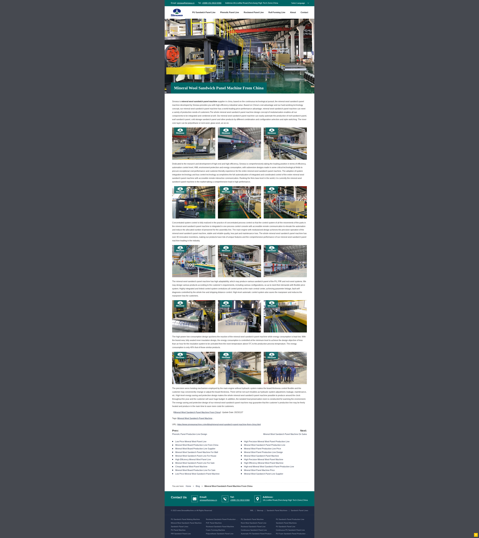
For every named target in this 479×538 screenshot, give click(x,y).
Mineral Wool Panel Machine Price (259, 470)
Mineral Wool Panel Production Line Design (263, 452)
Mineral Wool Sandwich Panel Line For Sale (195, 463)
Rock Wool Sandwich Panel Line (253, 523)
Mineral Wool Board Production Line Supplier (195, 449)
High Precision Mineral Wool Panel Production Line (267, 441)
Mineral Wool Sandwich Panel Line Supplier (263, 474)
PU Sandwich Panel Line (203, 12)
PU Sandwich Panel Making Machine (185, 519)
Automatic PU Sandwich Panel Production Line (259, 534)
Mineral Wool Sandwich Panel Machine (194, 418)
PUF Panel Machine (214, 523)
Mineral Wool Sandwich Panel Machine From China (197, 412)
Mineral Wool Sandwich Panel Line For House (195, 456)
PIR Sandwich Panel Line (181, 534)
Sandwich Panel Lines (299, 510)
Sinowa (177, 12)
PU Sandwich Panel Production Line (290, 519)
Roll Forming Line (276, 12)
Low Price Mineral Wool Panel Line (190, 441)
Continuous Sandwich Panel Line (254, 530)
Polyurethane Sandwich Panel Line (219, 534)
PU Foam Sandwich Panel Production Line (292, 534)
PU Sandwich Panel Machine (252, 519)
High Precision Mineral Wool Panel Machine (263, 459)
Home (188, 486)
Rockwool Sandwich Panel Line (253, 527)
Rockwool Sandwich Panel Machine (220, 527)
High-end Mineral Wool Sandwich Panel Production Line (269, 467)
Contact (304, 12)
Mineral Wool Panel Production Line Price (262, 449)
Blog (198, 486)
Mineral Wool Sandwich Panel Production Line (264, 445)
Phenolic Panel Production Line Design (189, 434)
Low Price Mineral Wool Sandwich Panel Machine (197, 474)
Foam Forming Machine (215, 530)
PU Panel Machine (178, 530)
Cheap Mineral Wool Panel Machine (191, 467)
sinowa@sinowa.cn (185, 3)
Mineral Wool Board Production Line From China (196, 445)
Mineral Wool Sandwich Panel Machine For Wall (196, 452)
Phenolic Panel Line (229, 12)
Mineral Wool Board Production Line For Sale (195, 470)
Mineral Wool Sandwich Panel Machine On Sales (285, 434)
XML (251, 510)
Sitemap (260, 510)
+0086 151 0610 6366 (211, 3)
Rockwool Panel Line (254, 12)
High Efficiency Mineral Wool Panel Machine (263, 463)
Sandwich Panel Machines (277, 510)
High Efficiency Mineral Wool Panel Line (193, 459)
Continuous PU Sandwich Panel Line (290, 530)
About (293, 12)
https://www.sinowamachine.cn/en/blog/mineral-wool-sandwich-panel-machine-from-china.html (219, 424)
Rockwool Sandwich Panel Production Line (223, 519)
